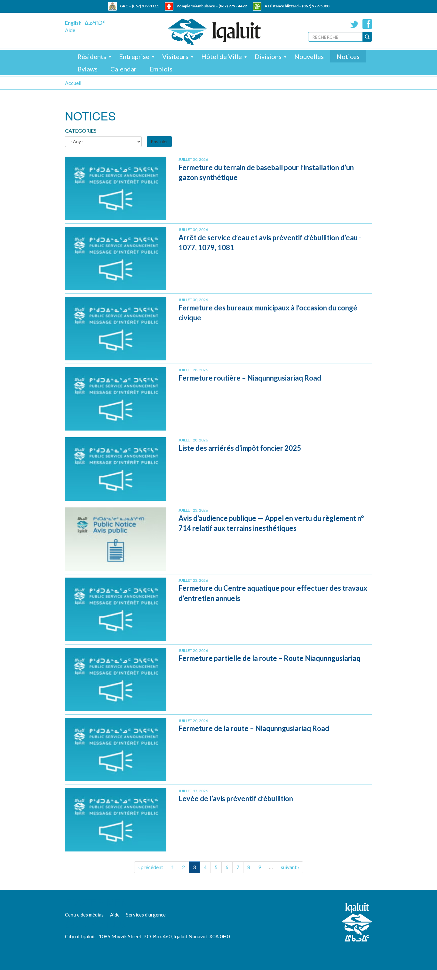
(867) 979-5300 (315, 6)
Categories (81, 130)
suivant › (290, 867)
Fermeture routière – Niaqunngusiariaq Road (250, 378)
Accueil (73, 83)
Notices (348, 56)
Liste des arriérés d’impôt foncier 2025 (240, 448)
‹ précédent (150, 867)
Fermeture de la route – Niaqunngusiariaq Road (254, 728)
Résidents (91, 56)
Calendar (123, 69)
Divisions (268, 56)
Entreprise (134, 56)
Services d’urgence (146, 914)
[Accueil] (214, 32)
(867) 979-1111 (145, 6)
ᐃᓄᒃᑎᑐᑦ (95, 23)
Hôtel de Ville (221, 56)
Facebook (367, 24)
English (73, 23)
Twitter (354, 24)
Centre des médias (84, 914)
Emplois (160, 69)
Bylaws (87, 69)
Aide (70, 30)
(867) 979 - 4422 (233, 6)
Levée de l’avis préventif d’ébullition (236, 798)
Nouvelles (309, 56)
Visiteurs (175, 56)
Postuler (159, 141)
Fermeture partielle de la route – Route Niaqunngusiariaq (270, 658)
